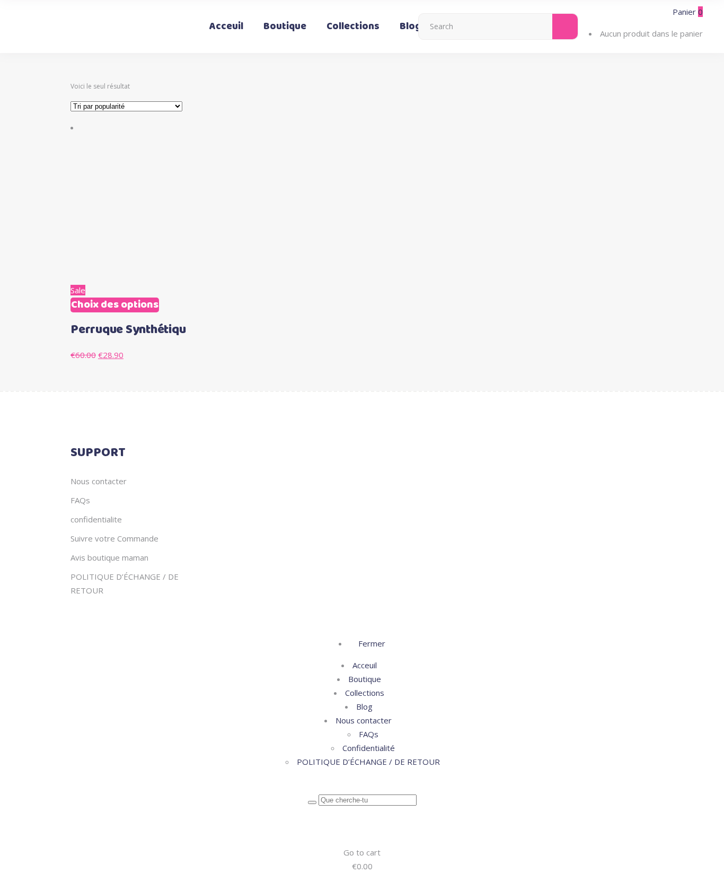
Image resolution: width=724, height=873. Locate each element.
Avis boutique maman (109, 557)
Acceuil (364, 665)
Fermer (370, 643)
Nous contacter (98, 481)
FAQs (80, 500)
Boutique (364, 679)
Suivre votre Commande (114, 538)
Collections (364, 692)
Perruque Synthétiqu (128, 330)
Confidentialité (368, 748)
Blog (364, 706)
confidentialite (96, 519)
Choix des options (114, 305)
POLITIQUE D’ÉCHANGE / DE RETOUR (368, 761)
